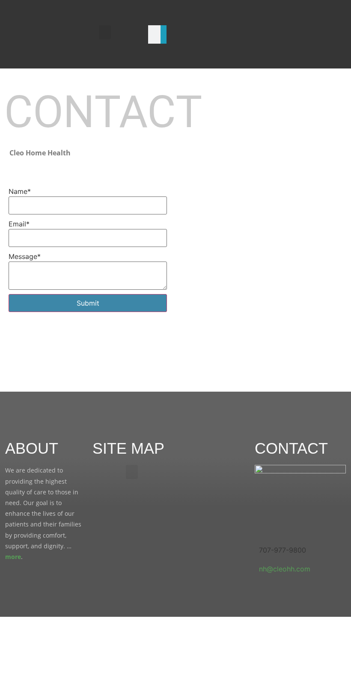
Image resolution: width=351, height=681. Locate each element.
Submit (88, 303)
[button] (105, 32)
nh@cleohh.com (284, 569)
